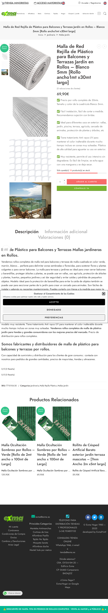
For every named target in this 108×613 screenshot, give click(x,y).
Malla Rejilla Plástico (48, 385)
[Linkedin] (101, 517)
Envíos (14, 537)
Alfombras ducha (40, 546)
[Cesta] (99, 14)
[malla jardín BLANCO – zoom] (30, 160)
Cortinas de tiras (40, 532)
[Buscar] (105, 14)
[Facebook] (88, 517)
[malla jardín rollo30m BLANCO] (30, 69)
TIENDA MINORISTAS (17, 3)
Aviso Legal (13, 544)
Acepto (54, 302)
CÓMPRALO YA (81, 188)
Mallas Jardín (64, 35)
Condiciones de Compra (13, 533)
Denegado (54, 309)
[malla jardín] (30, 200)
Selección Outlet (88, 13)
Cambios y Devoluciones (13, 541)
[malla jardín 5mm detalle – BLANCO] (30, 117)
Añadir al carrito (86, 181)
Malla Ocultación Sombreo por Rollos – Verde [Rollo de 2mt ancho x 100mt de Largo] (18, 470)
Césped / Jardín (73, 13)
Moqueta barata (40, 542)
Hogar (63, 13)
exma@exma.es (43, 516)
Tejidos (55, 13)
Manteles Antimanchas (40, 528)
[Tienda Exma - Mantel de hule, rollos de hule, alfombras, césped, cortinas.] (9, 14)
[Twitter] (94, 517)
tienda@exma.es (67, 552)
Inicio (40, 35)
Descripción (27, 231)
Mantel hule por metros (40, 550)
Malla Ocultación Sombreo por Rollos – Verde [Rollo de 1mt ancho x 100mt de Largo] (54, 470)
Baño (39, 13)
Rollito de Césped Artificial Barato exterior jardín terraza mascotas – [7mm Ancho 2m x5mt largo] (90, 470)
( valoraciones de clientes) (68, 88)
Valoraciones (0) (54, 237)
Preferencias (54, 317)
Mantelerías (21, 13)
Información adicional (66, 231)
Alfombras (31, 13)
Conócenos (13, 530)
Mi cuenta (13, 526)
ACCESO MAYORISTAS (49, 3)
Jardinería (51, 35)
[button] (103, 293)
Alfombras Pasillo (40, 535)
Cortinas (47, 13)
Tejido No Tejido (40, 539)
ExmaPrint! (101, 532)
